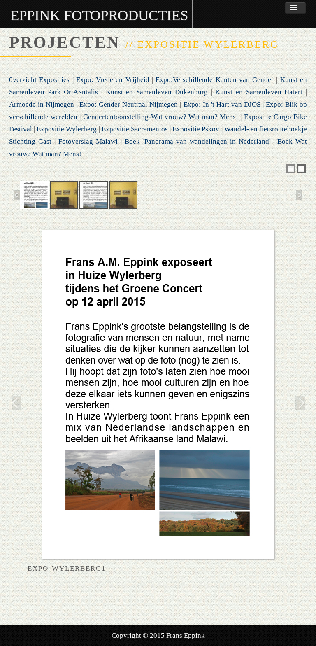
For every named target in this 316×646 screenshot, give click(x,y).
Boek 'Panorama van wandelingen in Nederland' (197, 141)
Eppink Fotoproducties (99, 15)
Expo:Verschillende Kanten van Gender (215, 80)
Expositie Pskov (195, 129)
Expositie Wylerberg (67, 129)
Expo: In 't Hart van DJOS (222, 104)
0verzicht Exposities (39, 80)
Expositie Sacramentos (135, 129)
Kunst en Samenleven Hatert (258, 92)
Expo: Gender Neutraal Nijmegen (128, 104)
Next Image (301, 403)
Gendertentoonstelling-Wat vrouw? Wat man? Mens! (161, 117)
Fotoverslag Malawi (88, 141)
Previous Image (15, 403)
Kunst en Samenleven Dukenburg (157, 92)
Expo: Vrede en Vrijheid (112, 80)
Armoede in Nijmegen (41, 104)
